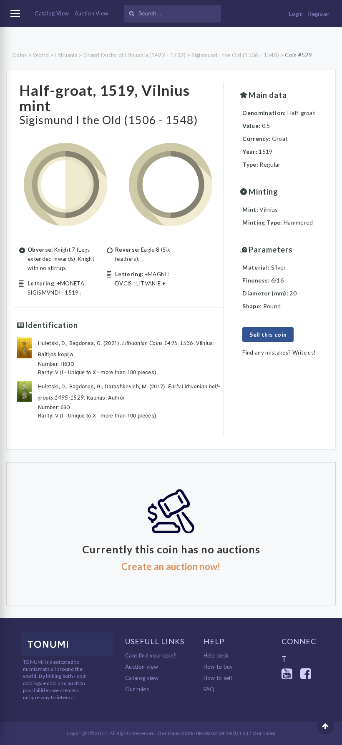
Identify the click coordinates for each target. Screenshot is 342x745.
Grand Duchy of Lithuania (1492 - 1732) (134, 55)
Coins (20, 55)
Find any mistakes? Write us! (279, 352)
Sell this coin (268, 334)
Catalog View (52, 13)
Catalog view (141, 678)
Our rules (137, 689)
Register (318, 13)
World (41, 55)
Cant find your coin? (150, 655)
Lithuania (66, 55)
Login (296, 13)
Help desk (216, 655)
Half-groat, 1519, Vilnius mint (104, 97)
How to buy (218, 666)
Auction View (91, 13)
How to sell (218, 678)
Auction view (141, 666)
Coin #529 (298, 55)
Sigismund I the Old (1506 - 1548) (235, 55)
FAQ (209, 689)
